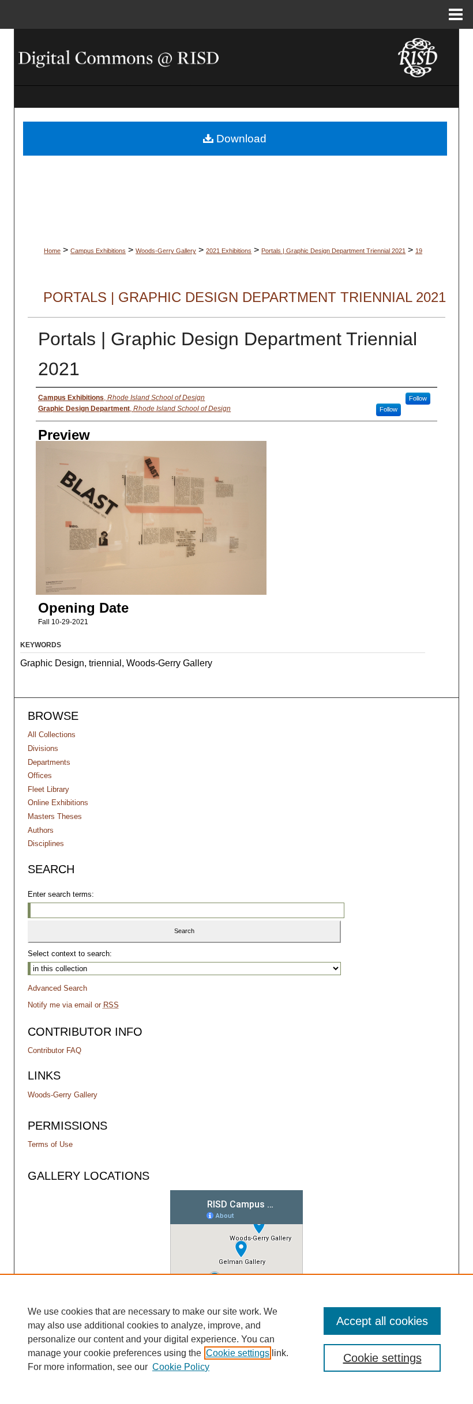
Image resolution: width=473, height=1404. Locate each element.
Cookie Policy (180, 1367)
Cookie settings (237, 1353)
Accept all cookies (382, 1321)
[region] (236, 1339)
